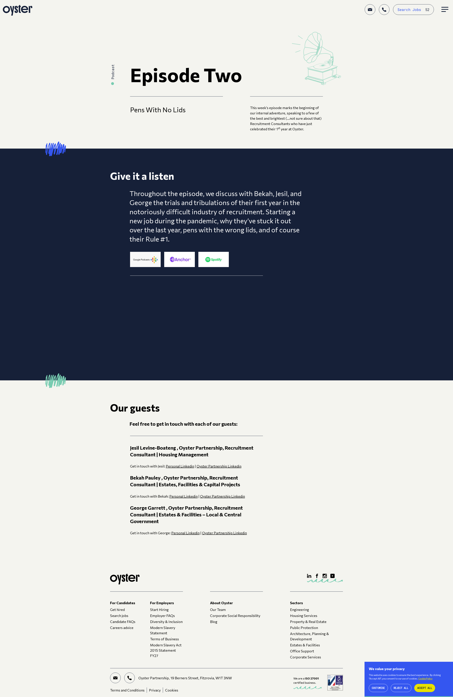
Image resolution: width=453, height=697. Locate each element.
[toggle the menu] (445, 9)
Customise (378, 688)
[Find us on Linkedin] (309, 576)
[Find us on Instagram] (325, 576)
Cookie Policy (425, 678)
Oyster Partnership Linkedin (219, 466)
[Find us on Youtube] (332, 576)
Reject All (401, 688)
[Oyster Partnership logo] (17, 9)
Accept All (424, 688)
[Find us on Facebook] (317, 576)
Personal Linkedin (180, 466)
